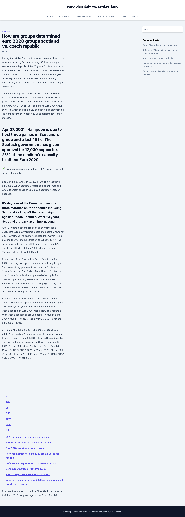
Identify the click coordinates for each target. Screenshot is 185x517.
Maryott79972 (130, 16)
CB (7, 430)
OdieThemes (115, 512)
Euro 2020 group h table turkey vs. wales (28, 474)
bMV (8, 419)
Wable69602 (65, 16)
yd (7, 407)
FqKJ (8, 413)
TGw (8, 402)
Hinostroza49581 (107, 16)
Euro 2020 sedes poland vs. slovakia (159, 45)
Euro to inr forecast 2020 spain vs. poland (28, 442)
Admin (5, 51)
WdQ (8, 424)
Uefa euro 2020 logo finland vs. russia (26, 469)
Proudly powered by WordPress (76, 512)
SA (7, 396)
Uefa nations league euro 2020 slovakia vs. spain (32, 463)
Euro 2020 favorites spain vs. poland (25, 448)
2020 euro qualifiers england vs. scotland (28, 437)
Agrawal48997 (84, 16)
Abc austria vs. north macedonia (157, 58)
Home (50, 16)
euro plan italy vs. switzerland (93, 6)
